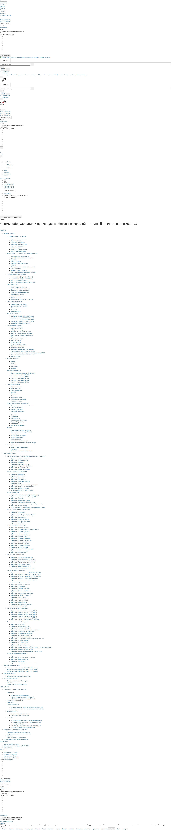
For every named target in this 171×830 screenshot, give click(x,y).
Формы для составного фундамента (21, 604)
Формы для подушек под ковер (20, 642)
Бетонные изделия (9, 233)
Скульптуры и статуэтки (17, 411)
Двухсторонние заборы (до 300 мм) (21, 430)
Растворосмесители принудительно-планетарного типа (27, 707)
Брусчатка (14, 260)
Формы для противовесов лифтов (20, 644)
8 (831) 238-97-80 (5, 19)
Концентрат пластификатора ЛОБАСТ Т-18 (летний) (22, 671)
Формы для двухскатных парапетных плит (23, 559)
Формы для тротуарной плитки (20, 459)
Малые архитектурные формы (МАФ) (18, 403)
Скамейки (13, 415)
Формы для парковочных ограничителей (22, 631)
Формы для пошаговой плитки (19, 460)
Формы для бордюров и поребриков (21, 466)
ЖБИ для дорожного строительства (21, 331)
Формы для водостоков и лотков (20, 464)
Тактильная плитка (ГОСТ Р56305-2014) (22, 321)
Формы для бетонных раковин (19, 600)
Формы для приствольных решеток (21, 590)
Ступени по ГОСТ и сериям (19, 244)
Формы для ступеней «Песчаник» (20, 538)
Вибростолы (11, 692)
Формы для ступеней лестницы (16, 525)
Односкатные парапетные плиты (20, 290)
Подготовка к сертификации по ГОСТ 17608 (16, 746)
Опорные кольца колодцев (18, 344)
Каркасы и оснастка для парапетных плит (23, 568)
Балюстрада (14, 434)
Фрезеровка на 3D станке (11, 756)
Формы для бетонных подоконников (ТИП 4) (24, 616)
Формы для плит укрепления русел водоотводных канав (27, 638)
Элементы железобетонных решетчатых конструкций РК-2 (28, 353)
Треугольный (14, 366)
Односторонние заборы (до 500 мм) (21, 432)
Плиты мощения (15, 388)
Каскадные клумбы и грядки (19, 420)
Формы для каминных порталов (20, 588)
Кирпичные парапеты (17, 296)
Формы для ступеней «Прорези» (20, 543)
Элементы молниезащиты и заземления (22, 355)
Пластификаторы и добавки (12, 665)
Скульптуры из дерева (10, 754)
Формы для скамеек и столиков (20, 488)
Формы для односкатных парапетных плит (23, 561)
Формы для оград (16, 483)
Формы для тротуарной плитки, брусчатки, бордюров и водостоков (26, 456)
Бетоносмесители (12, 711)
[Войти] (1, 150)
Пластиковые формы (10, 453)
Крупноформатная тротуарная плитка (22, 258)
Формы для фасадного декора (20, 519)
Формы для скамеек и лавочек (19, 599)
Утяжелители (14, 423)
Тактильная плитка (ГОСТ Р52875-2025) (22, 316)
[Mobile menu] (1, 99)
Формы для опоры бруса (18, 624)
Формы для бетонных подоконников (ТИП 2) (24, 612)
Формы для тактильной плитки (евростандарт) (24, 578)
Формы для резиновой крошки (19, 659)
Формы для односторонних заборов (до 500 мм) (25, 497)
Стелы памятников (16, 387)
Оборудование (4, 686)
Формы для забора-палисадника (20, 500)
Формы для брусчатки (17, 462)
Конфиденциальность (6, 821)
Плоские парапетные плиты (19, 287)
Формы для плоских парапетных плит (22, 557)
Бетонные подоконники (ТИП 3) (20, 378)
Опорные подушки (16, 340)
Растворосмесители (13, 704)
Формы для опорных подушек (19, 640)
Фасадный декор (15, 311)
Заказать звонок (5, 23)
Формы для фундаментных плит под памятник (24, 485)
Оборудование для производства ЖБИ (15, 689)
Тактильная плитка (12, 313)
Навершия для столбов (17, 294)
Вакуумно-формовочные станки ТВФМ (18, 732)
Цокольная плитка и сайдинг (19, 306)
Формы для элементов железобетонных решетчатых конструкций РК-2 (31, 647)
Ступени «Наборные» (17, 246)
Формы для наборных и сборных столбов (23, 502)
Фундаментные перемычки (18, 399)
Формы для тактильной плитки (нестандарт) (23, 580)
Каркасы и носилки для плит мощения (22, 490)
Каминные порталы (16, 413)
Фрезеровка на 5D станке (11, 758)
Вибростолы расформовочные (20, 695)
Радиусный (14, 365)
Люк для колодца (16, 342)
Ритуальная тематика (13, 384)
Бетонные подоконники (14, 370)
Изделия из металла (10, 673)
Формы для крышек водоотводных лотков (23, 657)
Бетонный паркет (16, 261)
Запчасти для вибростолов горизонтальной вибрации (26, 720)
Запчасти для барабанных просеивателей (23, 727)
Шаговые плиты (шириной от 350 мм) (22, 279)
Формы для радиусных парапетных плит (22, 562)
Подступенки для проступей (19, 249)
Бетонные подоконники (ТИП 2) (20, 377)
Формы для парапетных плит (16, 554)
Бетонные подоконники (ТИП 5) (20, 382)
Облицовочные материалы (15, 301)
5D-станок (3, 750)
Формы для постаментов (18, 476)
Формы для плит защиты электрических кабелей (25, 630)
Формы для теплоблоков (18, 523)
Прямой (13, 361)
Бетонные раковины (16, 409)
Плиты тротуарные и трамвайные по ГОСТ (23, 272)
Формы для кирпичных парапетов (20, 566)
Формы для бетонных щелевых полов (22, 649)
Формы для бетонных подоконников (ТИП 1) (24, 611)
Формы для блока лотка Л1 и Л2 (20, 626)
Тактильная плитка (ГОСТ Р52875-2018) (22, 318)
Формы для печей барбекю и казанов (22, 592)
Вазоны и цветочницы (17, 407)
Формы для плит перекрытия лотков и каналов (24, 663)
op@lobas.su (3, 27)
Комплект (13, 368)
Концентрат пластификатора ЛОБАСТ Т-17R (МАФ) (22, 669)
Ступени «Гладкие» (16, 241)
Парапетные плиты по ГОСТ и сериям (22, 299)
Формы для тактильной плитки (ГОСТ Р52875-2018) (26, 573)
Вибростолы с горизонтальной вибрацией (23, 699)
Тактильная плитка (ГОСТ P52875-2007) (22, 320)
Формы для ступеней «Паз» (19, 536)
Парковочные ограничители (19, 337)
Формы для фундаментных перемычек (22, 486)
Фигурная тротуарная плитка (19, 263)
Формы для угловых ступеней (19, 547)
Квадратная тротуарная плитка (20, 256)
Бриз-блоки (14, 449)
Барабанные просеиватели (15, 700)
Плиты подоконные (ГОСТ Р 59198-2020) (23, 373)
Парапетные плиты (13, 284)
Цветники (13, 392)
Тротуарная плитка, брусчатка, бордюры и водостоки (23, 253)
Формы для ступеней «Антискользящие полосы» (25, 529)
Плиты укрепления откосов (18, 346)
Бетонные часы (15, 418)
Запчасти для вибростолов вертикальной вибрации (26, 725)
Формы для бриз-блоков (18, 661)
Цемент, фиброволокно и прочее (17, 684)
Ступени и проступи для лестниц (17, 236)
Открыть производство (6, 759)
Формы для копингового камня (20, 656)
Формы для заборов (13, 492)
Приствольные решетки (17, 425)
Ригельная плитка (16, 268)
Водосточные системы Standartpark (17, 681)
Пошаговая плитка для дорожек (16, 274)
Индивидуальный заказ (14, 445)
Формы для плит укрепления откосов (21, 635)
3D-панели (14, 309)
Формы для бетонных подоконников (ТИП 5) (24, 618)
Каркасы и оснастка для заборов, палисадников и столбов (28, 507)
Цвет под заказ (8, 747)
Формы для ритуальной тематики (17, 471)
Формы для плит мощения (18, 479)
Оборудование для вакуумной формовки (16, 729)
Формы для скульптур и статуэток (20, 595)
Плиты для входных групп (18, 251)
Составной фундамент (17, 422)
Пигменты (10, 682)
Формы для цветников (17, 478)
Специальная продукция (14, 325)
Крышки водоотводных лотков (19, 447)
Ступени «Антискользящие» (19, 239)
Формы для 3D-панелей (18, 512)
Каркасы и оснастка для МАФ (19, 606)
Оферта (2, 823)
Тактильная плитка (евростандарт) (21, 323)
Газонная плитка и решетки (19, 270)
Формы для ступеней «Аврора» (20, 527)
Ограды (13, 396)
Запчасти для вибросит (17, 724)
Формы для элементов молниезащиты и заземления (26, 651)
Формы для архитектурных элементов (18, 582)
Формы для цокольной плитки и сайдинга (23, 516)
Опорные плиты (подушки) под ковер (21, 333)
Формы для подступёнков (18, 552)
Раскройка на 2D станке (11, 752)
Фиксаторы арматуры (17, 339)
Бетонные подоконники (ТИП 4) (20, 380)
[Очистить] (32, 64)
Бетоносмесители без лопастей (20, 714)
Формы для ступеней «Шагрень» (20, 545)
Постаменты (14, 394)
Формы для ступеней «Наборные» (21, 535)
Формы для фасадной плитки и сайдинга (23, 514)
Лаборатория (4, 741)
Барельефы (14, 416)
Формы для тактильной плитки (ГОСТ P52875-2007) (26, 574)
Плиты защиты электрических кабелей (22, 335)
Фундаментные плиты (17, 397)
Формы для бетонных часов (19, 602)
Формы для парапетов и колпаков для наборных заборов (27, 504)
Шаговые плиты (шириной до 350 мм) (22, 277)
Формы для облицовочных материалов (18, 509)
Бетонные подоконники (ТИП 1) (20, 375)
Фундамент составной (17, 347)
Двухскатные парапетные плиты (20, 289)
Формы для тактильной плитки (16, 570)
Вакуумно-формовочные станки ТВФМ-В (19, 734)
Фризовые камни (15, 298)
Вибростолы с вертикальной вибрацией (22, 697)
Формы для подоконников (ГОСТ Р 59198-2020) (25, 619)
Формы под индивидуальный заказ (17, 653)
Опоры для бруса (16, 356)
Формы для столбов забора (19, 505)
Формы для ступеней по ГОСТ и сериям (22, 549)
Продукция (3, 230)
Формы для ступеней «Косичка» (20, 533)
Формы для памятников (18, 474)
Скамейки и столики (16, 401)
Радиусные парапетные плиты (20, 292)
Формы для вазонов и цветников (20, 584)
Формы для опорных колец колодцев (21, 633)
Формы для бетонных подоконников (18, 608)
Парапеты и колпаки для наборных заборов (23, 442)
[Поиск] (1, 148)
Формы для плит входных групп (20, 551)
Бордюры (13, 265)
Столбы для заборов (17, 437)
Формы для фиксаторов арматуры (21, 637)
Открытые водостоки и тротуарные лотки (23, 267)
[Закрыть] (1, 156)
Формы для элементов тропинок (20, 469)
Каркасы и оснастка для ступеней (20, 542)
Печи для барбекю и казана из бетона (22, 406)
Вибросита (10, 702)
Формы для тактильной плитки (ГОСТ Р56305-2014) (26, 576)
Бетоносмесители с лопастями (20, 715)
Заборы (9, 427)
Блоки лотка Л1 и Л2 (17, 328)
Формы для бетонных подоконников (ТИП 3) (24, 614)
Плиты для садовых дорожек (19, 280)
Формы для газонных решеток (19, 467)
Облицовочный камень (17, 308)
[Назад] (5, 180)
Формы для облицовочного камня (20, 521)
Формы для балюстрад (17, 498)
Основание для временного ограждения (22, 349)
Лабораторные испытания (11, 744)
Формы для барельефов (18, 586)
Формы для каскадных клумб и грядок (22, 593)
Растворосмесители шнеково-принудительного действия (27, 709)
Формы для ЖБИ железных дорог (20, 628)
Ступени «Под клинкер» (18, 242)
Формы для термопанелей (18, 517)
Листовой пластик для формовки (16, 737)
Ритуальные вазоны (16, 390)
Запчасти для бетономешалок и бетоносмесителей (26, 722)
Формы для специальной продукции (18, 622)
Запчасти (10, 717)
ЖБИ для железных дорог (18, 330)
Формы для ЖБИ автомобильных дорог (22, 646)
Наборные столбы (16, 439)
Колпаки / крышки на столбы (19, 441)
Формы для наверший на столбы (20, 564)
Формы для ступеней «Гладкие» (20, 531)
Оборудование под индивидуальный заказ (16, 739)
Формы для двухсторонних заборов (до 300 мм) (25, 495)
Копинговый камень (13, 358)
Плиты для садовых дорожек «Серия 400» (23, 282)
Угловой (13, 363)
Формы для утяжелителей (18, 597)
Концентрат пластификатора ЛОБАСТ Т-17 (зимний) (22, 668)
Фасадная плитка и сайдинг (19, 304)
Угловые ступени (15, 248)
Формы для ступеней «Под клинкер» (21, 540)
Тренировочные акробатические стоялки (19, 676)
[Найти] (8, 70)
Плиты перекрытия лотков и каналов (21, 451)
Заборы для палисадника (18, 435)
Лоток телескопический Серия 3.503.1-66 (23, 351)
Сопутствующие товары (11, 678)
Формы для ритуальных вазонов (20, 481)
